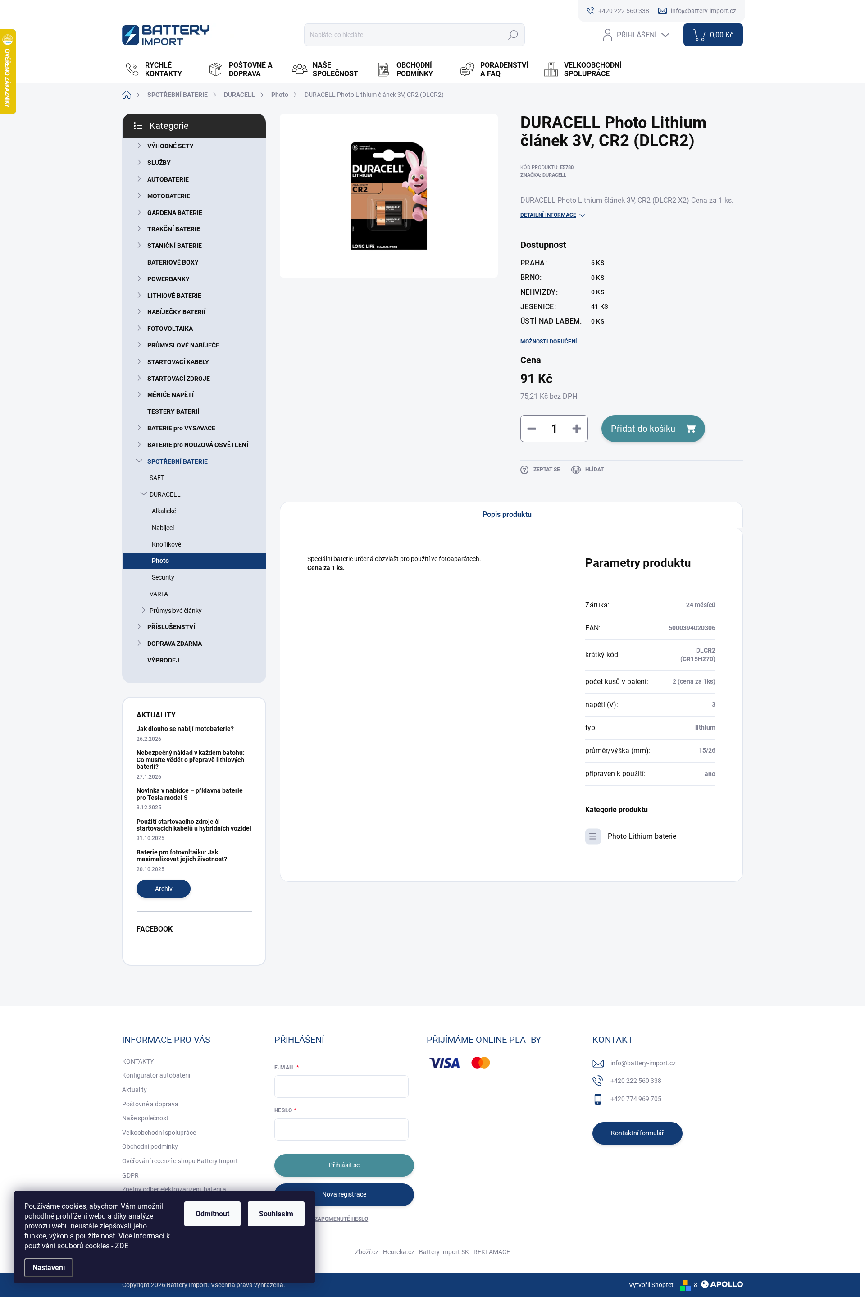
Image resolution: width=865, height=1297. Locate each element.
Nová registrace (344, 1194)
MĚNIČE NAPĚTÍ (170, 394)
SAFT (157, 477)
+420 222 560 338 (635, 1080)
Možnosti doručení (548, 341)
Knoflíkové (166, 544)
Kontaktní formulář (637, 1133)
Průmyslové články (176, 610)
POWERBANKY (168, 279)
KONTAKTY (138, 1061)
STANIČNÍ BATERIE (174, 245)
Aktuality (134, 1089)
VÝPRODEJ (163, 660)
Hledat (513, 34)
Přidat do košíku (643, 428)
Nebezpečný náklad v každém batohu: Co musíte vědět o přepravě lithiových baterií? (191, 759)
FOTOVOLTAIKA (170, 328)
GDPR (130, 1175)
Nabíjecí (163, 527)
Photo (160, 560)
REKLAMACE (491, 1252)
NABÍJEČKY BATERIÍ (176, 311)
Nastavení (48, 1267)
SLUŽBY (159, 162)
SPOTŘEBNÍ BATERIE (177, 461)
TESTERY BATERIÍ (173, 411)
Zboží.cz (366, 1252)
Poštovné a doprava (150, 1104)
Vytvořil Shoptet (651, 1284)
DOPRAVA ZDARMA (174, 643)
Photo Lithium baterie (642, 836)
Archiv (164, 888)
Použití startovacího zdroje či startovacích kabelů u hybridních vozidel (194, 825)
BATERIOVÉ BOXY (173, 262)
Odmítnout (212, 1214)
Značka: (543, 175)
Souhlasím (276, 1214)
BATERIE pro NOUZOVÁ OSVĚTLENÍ (197, 444)
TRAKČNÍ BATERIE (173, 229)
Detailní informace (548, 215)
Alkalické (164, 511)
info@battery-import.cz (643, 1063)
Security (163, 577)
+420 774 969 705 (635, 1098)
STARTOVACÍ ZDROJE (178, 378)
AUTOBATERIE (168, 179)
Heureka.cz (398, 1252)
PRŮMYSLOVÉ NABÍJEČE (183, 345)
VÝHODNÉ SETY (170, 146)
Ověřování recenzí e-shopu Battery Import (180, 1161)
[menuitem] (161, 69)
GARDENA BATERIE (174, 212)
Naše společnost (145, 1118)
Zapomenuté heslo (341, 1219)
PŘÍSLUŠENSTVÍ (171, 626)
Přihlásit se (344, 1165)
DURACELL (165, 494)
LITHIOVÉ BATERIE (174, 295)
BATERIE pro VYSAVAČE (181, 428)
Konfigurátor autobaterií (156, 1075)
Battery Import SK (444, 1252)
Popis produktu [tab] (507, 514)
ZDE (121, 1246)
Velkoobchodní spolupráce (159, 1132)
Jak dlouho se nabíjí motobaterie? (185, 728)
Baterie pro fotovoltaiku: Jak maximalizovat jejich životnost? (182, 856)
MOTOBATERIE (168, 196)
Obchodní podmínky (150, 1146)
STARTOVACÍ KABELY (178, 361)
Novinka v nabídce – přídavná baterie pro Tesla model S (190, 794)
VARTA (159, 594)
